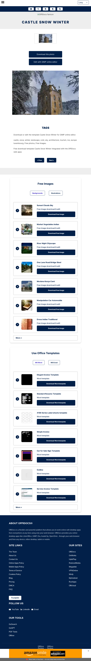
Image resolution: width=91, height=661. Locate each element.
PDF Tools (13, 632)
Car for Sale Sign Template (48, 451)
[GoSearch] (38, 8)
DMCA (11, 586)
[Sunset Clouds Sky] (27, 215)
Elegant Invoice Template (48, 375)
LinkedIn (26, 609)
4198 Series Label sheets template (52, 413)
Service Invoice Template (48, 489)
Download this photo (45, 54)
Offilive (11, 635)
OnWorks (72, 555)
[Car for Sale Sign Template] (27, 460)
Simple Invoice (43, 432)
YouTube (15, 609)
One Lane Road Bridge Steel (49, 262)
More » (19, 338)
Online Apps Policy (16, 563)
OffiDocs (72, 552)
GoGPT (12, 628)
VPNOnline (73, 570)
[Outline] (27, 479)
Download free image (56, 214)
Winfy (71, 574)
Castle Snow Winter (45, 22)
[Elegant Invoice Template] (27, 384)
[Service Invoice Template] (27, 498)
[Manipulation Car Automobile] (27, 310)
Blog (11, 578)
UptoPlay (72, 559)
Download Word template (56, 384)
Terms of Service (15, 570)
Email (36, 609)
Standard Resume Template (49, 394)
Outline (40, 470)
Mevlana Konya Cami (46, 281)
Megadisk (73, 567)
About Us (12, 555)
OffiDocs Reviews (41, 647)
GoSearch (13, 624)
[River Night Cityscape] (27, 253)
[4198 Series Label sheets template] (27, 422)
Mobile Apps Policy (16, 567)
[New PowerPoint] (60, 8)
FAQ (10, 589)
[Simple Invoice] (27, 441)
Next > (51, 160)
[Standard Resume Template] (27, 403)
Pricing (11, 582)
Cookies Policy (15, 574)
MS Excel (54, 362)
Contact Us (13, 559)
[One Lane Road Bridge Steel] (27, 272)
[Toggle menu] (2, 2)
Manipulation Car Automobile (49, 300)
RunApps (72, 582)
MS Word (38, 362)
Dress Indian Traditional (47, 319)
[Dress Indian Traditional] (27, 329)
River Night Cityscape (46, 243)
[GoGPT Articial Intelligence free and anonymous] (31, 8)
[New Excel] (52, 8)
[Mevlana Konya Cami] (27, 291)
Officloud (72, 586)
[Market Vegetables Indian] (27, 234)
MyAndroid (73, 578)
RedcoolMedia (74, 563)
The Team (13, 552)
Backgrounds (37, 193)
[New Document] (45, 8)
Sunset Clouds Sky (45, 205)
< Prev (39, 160)
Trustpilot (15, 598)
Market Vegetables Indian (48, 224)
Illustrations (55, 193)
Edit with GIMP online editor (45, 62)
